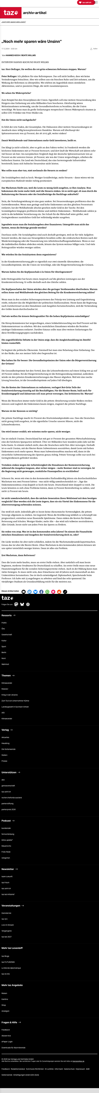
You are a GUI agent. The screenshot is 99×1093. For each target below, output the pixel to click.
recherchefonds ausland (12, 797)
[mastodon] (16, 606)
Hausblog (5, 743)
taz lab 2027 (7, 937)
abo (3, 780)
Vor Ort (4, 919)
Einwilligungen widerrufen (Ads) (26, 1075)
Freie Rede (6, 852)
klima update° (7, 840)
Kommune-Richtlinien (35, 1069)
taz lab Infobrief (8, 894)
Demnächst (6, 913)
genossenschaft (8, 786)
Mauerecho (6, 846)
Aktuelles (5, 737)
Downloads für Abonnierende (13, 1047)
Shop (4, 1005)
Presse (4, 761)
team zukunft (7, 876)
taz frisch (5, 882)
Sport (4, 646)
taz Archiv (6, 974)
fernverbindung (8, 834)
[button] (96, 2)
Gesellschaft (7, 634)
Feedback (6, 1030)
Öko (3, 629)
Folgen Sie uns (7, 604)
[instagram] (28, 606)
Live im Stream (8, 925)
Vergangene (7, 931)
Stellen (4, 755)
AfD (3, 713)
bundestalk (6, 828)
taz (7, 598)
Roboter (5, 689)
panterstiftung (7, 803)
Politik (4, 623)
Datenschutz (69, 1069)
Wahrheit (5, 664)
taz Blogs (5, 956)
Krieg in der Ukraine (10, 695)
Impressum (80, 1069)
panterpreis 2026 (9, 809)
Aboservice (6, 1036)
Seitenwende (7, 1075)
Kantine (5, 999)
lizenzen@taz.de (78, 1061)
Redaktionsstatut (18, 1069)
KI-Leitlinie (49, 1069)
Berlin (4, 652)
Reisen (4, 993)
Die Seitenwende (8, 749)
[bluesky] (22, 606)
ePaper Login (7, 1041)
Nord (4, 658)
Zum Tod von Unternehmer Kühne (15, 701)
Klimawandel (7, 683)
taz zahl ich (6, 792)
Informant (59, 1069)
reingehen (6, 858)
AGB (87, 1069)
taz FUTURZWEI (8, 962)
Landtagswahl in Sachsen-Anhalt (15, 707)
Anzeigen (5, 1011)
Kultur (4, 640)
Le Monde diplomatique (11, 968)
